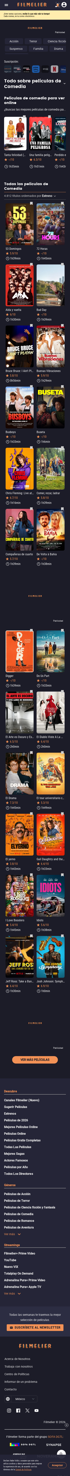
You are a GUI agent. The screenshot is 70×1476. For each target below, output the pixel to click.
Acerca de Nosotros (17, 1359)
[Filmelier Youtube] (36, 1411)
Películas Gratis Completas (22, 1140)
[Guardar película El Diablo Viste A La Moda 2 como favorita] (62, 691)
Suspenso (16, 49)
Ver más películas (35, 1060)
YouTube (10, 1260)
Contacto (10, 1389)
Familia (38, 49)
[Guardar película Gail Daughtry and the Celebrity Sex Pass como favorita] (62, 813)
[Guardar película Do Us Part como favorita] (62, 630)
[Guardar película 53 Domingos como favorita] (31, 203)
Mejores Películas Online (21, 1127)
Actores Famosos (16, 1160)
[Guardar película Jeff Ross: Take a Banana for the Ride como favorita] (31, 936)
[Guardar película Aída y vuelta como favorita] (31, 264)
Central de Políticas (23, 1469)
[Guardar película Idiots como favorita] (62, 874)
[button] (35, 84)
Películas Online (15, 1133)
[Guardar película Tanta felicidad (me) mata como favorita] (24, 116)
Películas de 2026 (16, 1120)
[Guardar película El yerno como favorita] (31, 813)
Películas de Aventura (19, 1227)
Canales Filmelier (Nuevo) (21, 1100)
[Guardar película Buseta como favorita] (62, 386)
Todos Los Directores (18, 1174)
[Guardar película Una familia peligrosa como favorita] (49, 116)
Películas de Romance (19, 1221)
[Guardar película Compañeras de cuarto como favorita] (31, 508)
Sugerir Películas (15, 1107)
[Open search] (61, 1454)
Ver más (9, 1234)
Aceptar (57, 1465)
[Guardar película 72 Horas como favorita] (62, 203)
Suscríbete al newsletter (37, 1327)
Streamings (12, 1245)
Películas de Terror (17, 1200)
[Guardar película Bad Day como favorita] (62, 264)
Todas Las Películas (17, 1147)
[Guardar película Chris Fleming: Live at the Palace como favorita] (31, 447)
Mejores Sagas (14, 1153)
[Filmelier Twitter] (27, 1411)
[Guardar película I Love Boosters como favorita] (31, 874)
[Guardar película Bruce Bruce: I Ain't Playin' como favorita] (31, 325)
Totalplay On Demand (18, 1273)
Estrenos (10, 1113)
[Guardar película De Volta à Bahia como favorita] (62, 508)
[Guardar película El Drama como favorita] (31, 752)
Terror (33, 41)
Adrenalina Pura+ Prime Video (24, 1280)
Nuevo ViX (11, 1267)
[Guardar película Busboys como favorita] (31, 386)
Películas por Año (16, 1167)
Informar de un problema (20, 1382)
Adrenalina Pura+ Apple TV (22, 1287)
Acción (14, 41)
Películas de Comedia (18, 1214)
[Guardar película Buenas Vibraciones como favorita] (62, 325)
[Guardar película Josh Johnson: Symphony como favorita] (62, 936)
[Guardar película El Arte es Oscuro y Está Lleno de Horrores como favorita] (31, 691)
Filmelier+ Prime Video (19, 1253)
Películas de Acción (17, 1194)
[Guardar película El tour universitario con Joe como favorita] (62, 752)
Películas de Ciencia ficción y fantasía (29, 1207)
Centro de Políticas (16, 1374)
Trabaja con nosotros (18, 1366)
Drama (58, 49)
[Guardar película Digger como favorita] (31, 630)
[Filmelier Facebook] (18, 1411)
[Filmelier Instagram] (9, 1411)
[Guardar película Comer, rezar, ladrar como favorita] (62, 447)
